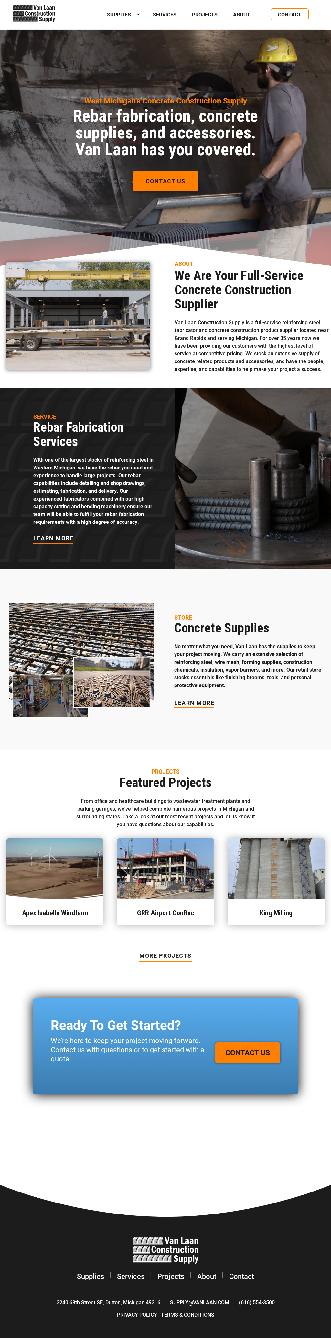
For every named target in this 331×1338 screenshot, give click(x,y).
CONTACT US (166, 181)
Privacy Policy (137, 1314)
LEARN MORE (53, 538)
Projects (205, 14)
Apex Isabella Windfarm (55, 913)
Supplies (90, 1276)
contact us (247, 1052)
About (241, 14)
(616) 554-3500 (257, 1302)
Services (164, 14)
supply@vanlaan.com (199, 1302)
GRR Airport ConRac (165, 913)
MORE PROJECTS (165, 955)
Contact (289, 14)
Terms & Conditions (187, 1314)
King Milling (276, 913)
